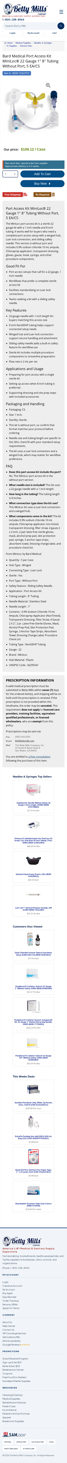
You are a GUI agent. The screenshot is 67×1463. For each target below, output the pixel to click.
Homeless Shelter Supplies (16, 1381)
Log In (12, 33)
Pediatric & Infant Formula (16, 1413)
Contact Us (8, 1329)
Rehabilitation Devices (14, 1402)
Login (5, 1282)
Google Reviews (16, 1344)
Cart (54, 33)
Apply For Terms (10, 1308)
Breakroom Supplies (13, 1421)
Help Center (8, 1325)
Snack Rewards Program (15, 1358)
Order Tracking (10, 1300)
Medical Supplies (11, 1398)
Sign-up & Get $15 (12, 1362)
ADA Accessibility (11, 1340)
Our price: (11, 149)
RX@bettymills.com (24, 741)
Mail (8, 745)
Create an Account (12, 1285)
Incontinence (9, 1409)
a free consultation (39, 756)
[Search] (60, 25)
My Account (33, 33)
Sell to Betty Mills (11, 1337)
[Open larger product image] (31, 111)
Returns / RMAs (10, 1304)
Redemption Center (13, 1369)
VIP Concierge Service (14, 1333)
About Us (7, 1322)
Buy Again (7, 1293)
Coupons (7, 1373)
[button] (4, 111)
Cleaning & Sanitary (12, 1395)
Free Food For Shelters (14, 1377)
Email (9, 741)
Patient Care (8, 1406)
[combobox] (10, 174)
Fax (8, 737)
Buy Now (41, 183)
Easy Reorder (9, 1296)
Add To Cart (42, 174)
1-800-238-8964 (19, 1267)
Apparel (6, 1417)
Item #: (7, 73)
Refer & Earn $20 (11, 1366)
